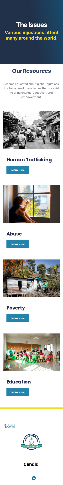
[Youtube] (34, 478)
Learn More (17, 169)
